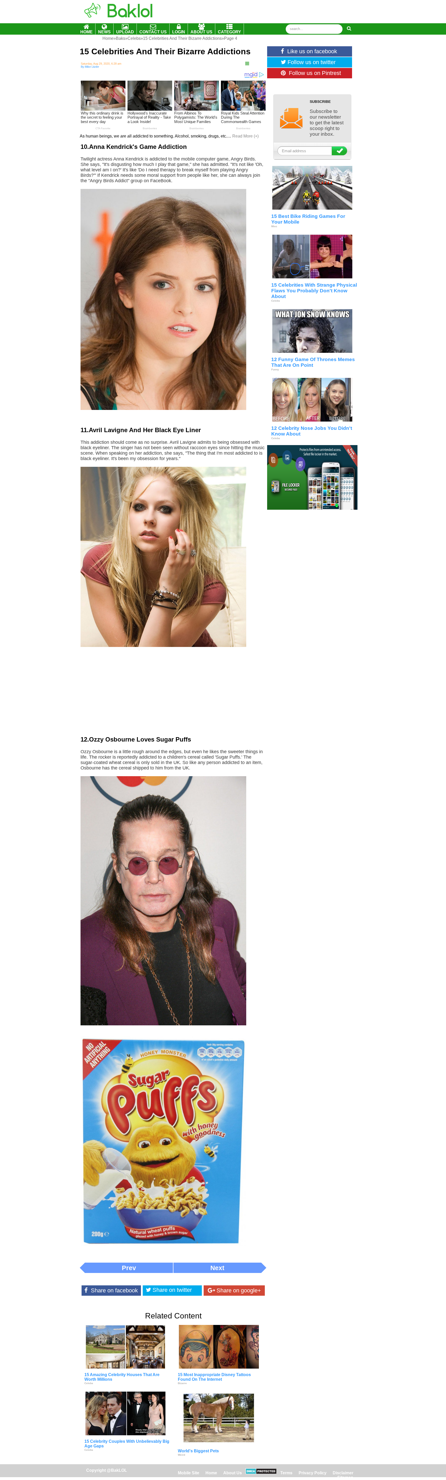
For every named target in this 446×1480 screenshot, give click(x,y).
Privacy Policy (312, 1473)
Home (211, 1473)
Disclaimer (343, 1473)
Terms (286, 1473)
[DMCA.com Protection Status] (261, 1473)
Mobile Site (188, 1473)
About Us (232, 1473)
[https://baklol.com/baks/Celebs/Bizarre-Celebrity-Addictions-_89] (247, 63)
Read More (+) (245, 136)
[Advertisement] (173, 695)
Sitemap (345, 1477)
